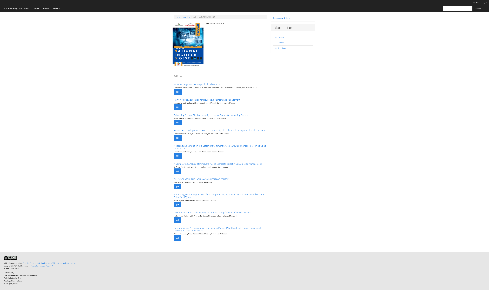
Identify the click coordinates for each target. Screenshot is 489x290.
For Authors (279, 42)
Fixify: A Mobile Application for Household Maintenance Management (207, 99)
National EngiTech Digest (16, 8)
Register (475, 3)
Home (178, 17)
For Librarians (280, 48)
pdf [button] (177, 171)
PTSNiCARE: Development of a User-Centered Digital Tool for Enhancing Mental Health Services (220, 130)
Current (36, 8)
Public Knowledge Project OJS (43, 266)
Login (485, 3)
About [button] (55, 8)
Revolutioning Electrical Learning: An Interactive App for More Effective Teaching (212, 212)
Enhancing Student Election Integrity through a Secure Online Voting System (211, 115)
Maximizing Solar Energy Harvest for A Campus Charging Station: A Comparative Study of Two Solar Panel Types (219, 196)
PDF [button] (177, 92)
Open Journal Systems (281, 18)
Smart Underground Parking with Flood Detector (197, 84)
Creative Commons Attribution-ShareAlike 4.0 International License (49, 263)
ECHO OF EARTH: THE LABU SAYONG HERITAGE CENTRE (201, 179)
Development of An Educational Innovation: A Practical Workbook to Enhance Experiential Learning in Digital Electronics (217, 229)
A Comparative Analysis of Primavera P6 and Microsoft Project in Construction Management (218, 163)
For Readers (279, 37)
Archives (46, 8)
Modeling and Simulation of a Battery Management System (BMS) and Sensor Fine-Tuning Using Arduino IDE (220, 147)
